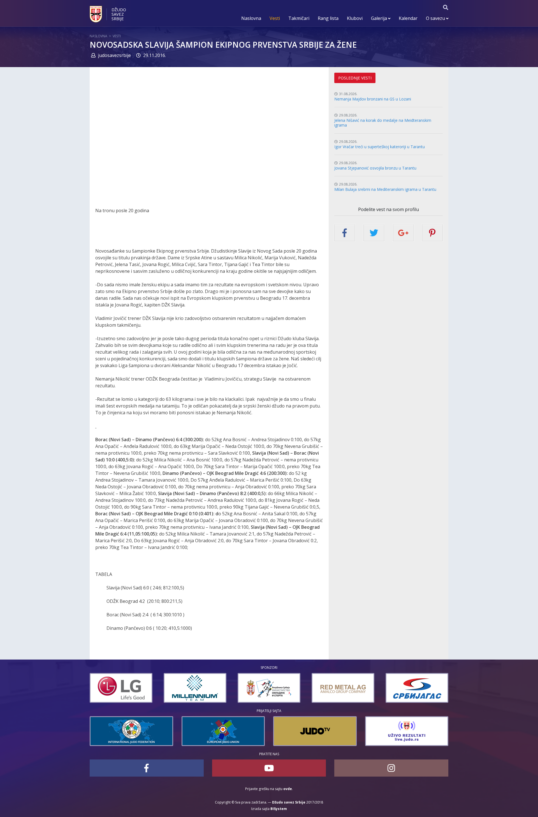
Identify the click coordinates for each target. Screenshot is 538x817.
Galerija (379, 18)
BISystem (278, 808)
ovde (287, 788)
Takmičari (298, 18)
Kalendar (408, 18)
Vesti (275, 18)
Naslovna (251, 18)
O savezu (436, 18)
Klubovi (355, 18)
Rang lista (328, 18)
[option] (121, 688)
